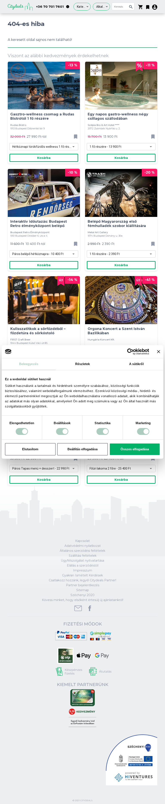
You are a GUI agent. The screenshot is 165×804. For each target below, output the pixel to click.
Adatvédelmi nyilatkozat (82, 546)
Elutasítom (30, 449)
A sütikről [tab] (136, 364)
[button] (147, 6)
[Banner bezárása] (158, 351)
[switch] (62, 431)
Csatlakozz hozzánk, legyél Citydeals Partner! (82, 580)
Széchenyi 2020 (82, 595)
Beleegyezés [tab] (28, 364)
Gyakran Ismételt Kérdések (82, 575)
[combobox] (82, 6)
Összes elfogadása (135, 449)
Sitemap (82, 590)
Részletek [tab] (82, 364)
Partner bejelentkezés (82, 585)
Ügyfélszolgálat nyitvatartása (82, 560)
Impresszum (82, 570)
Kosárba (43, 158)
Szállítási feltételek (82, 556)
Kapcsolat (82, 541)
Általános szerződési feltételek (82, 551)
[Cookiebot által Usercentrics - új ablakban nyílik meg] (130, 351)
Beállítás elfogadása (82, 449)
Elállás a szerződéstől (82, 565)
